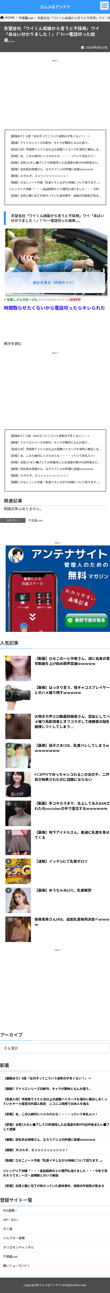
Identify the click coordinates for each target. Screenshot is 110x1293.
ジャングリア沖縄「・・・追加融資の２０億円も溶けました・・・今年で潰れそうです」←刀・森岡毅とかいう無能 (55, 189)
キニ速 (7, 1229)
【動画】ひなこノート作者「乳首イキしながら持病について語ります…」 (55, 182)
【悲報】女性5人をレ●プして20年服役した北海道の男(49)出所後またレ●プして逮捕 (55, 162)
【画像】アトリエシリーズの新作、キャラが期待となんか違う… (49, 142)
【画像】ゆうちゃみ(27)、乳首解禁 (63, 890)
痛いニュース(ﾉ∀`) (16, 1266)
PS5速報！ (10, 1211)
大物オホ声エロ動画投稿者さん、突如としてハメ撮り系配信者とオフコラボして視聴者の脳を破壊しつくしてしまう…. (72, 721)
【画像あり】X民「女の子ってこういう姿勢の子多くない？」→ (49, 136)
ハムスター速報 (14, 1238)
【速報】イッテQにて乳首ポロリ (61, 861)
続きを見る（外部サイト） (54, 282)
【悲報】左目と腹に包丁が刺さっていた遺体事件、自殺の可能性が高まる (55, 195)
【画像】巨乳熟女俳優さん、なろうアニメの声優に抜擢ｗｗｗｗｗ (51, 169)
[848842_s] (56, 295)
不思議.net (35, 520)
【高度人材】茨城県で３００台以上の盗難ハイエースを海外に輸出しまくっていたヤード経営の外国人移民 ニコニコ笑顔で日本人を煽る (55, 149)
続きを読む (13, 343)
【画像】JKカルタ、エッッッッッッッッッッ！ (39, 175)
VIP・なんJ (10, 1220)
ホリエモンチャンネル (18, 1247)
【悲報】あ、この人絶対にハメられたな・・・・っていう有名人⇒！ (52, 156)
